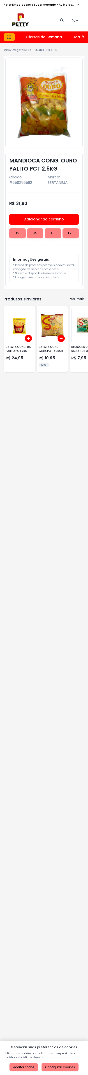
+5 (35, 233)
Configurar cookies (60, 1067)
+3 (17, 233)
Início (7, 50)
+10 (53, 233)
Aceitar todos (23, 1067)
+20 (70, 233)
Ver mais (77, 299)
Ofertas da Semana (44, 37)
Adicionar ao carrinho (44, 219)
